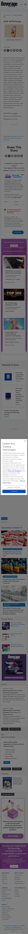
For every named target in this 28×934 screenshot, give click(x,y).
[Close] (25, 441)
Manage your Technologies (14, 487)
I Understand (14, 491)
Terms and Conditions (14, 471)
